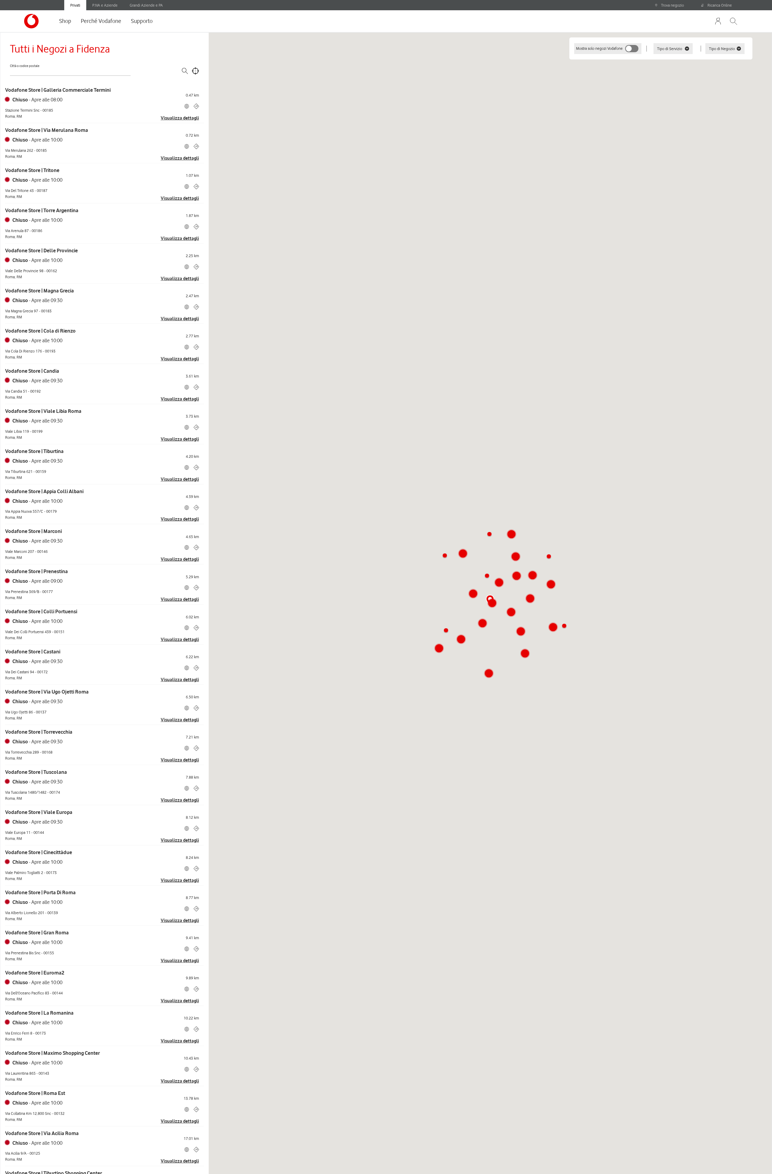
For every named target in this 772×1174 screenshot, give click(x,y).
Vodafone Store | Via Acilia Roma (42, 1133)
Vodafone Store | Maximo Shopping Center (52, 1053)
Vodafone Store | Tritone (32, 170)
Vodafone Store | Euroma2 (34, 973)
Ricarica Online (719, 5)
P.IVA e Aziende (105, 5)
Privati (75, 5)
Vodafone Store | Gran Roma (37, 933)
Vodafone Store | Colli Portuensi (41, 611)
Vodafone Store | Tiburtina (34, 451)
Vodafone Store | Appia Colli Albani (44, 491)
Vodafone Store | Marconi (33, 531)
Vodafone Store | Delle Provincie (41, 250)
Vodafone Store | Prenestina (36, 571)
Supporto (142, 21)
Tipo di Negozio (722, 48)
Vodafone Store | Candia (32, 371)
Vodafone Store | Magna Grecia (39, 291)
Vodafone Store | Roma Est (35, 1093)
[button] (487, 576)
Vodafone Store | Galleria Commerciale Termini (58, 90)
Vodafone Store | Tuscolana (36, 772)
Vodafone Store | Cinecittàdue (38, 852)
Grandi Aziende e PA (146, 5)
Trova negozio (672, 5)
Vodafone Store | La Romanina (39, 1013)
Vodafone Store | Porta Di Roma (40, 892)
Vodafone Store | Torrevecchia (38, 732)
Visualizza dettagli (180, 118)
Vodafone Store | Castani (32, 652)
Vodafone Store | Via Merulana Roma (46, 130)
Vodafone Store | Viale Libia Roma (43, 411)
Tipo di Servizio (669, 48)
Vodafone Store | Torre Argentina (41, 210)
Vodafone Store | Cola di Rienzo (40, 331)
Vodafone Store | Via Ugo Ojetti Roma (47, 692)
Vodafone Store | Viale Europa (38, 812)
